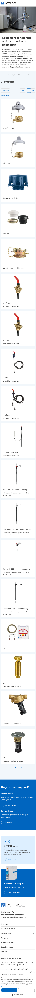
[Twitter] (23, 970)
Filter (7, 90)
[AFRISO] (8, 3)
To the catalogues (14, 892)
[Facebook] (6, 970)
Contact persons (10, 805)
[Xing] (27, 970)
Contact (4, 952)
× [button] (34, 972)
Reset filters (5, 95)
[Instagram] (2, 970)
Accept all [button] (9, 990)
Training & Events (7, 942)
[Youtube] (11, 970)
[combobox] (23, 90)
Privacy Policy (5, 986)
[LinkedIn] (15, 970)
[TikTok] (19, 970)
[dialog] (18, 984)
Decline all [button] (26, 990)
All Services (8, 822)
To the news (12, 860)
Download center (7, 947)
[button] (18, 995)
